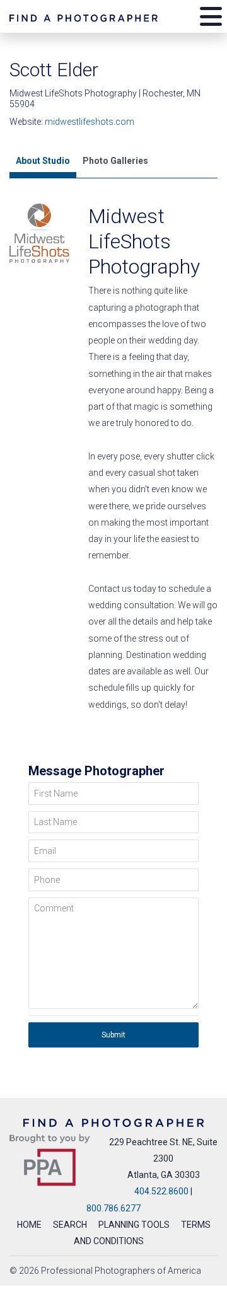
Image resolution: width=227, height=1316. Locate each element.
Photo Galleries (115, 161)
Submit (113, 1034)
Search (70, 1225)
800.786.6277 (113, 1208)
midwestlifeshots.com (89, 122)
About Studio (43, 161)
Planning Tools (134, 1225)
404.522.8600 (161, 1191)
